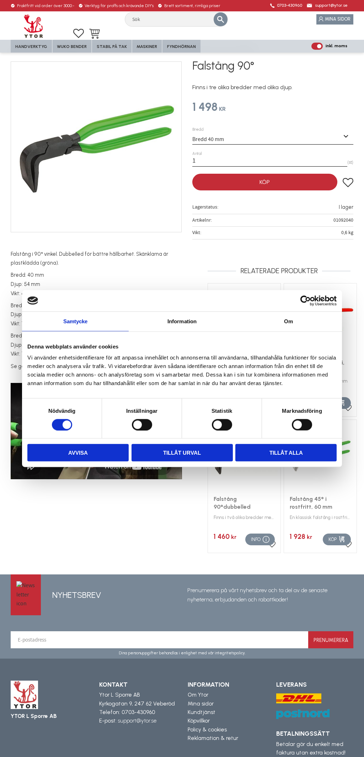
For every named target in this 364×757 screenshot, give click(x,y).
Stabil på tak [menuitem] (112, 46)
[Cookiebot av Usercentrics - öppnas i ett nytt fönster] (305, 300)
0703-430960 (289, 5)
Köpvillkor (199, 721)
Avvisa (78, 453)
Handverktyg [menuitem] (31, 46)
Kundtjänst (201, 712)
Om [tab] (288, 321)
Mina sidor (201, 704)
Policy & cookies (207, 729)
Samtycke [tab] (75, 321)
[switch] (142, 424)
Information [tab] (182, 321)
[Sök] (220, 19)
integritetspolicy (230, 652)
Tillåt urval (182, 453)
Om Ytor (198, 695)
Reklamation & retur (213, 738)
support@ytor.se (331, 5)
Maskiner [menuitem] (146, 46)
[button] (78, 33)
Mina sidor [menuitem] (337, 19)
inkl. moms (336, 45)
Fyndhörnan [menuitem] (181, 46)
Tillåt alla (286, 453)
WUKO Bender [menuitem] (72, 46)
